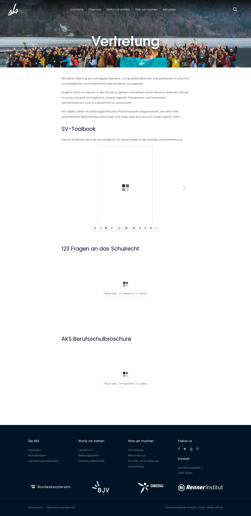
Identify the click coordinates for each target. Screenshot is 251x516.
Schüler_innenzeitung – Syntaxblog (144, 484)
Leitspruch (85, 470)
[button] (235, 10)
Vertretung (135, 470)
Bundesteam (37, 475)
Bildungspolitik (88, 475)
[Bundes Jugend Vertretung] (100, 507)
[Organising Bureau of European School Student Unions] (150, 508)
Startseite (34, 470)
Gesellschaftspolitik (91, 481)
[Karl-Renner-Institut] (200, 508)
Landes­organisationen (43, 481)
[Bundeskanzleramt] (50, 507)
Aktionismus (136, 475)
